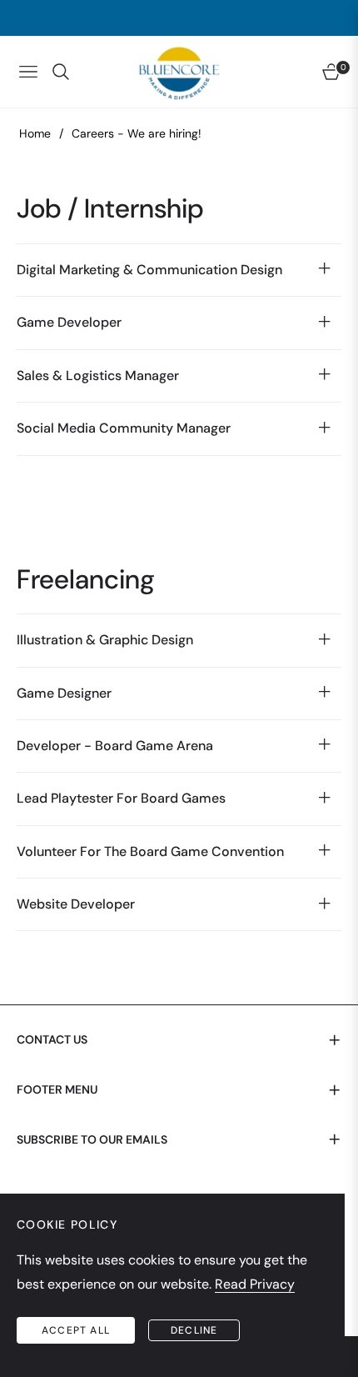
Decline (194, 1330)
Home (35, 133)
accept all (76, 1330)
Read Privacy (255, 1284)
